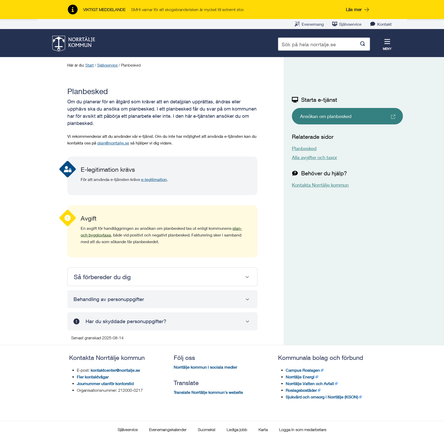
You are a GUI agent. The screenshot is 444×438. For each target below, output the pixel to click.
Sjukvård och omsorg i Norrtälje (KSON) (322, 396)
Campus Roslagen (303, 370)
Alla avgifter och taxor (314, 157)
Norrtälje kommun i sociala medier (205, 366)
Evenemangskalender (168, 429)
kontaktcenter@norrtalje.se (115, 370)
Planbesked (304, 148)
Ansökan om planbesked (325, 116)
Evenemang (313, 24)
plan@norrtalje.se (113, 142)
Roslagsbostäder (301, 390)
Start (89, 65)
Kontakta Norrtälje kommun (320, 185)
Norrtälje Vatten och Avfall (310, 383)
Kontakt (384, 24)
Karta (263, 429)
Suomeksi (206, 429)
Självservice (350, 24)
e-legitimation (154, 179)
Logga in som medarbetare (302, 429)
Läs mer (354, 9)
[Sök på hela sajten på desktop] (362, 44)
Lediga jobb (237, 429)
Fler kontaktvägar (93, 376)
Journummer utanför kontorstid (105, 383)
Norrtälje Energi (300, 376)
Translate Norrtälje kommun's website (208, 392)
